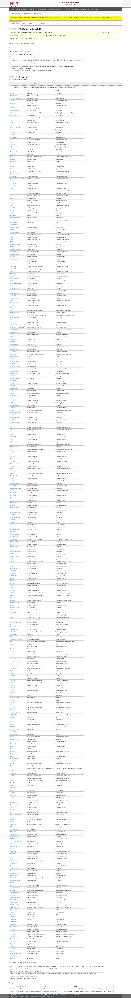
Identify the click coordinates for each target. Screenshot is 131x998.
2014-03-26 (12, 991)
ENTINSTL (12, 159)
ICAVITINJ (12, 290)
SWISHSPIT (13, 707)
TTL (37, 23)
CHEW (11, 673)
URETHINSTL (13, 922)
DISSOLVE (13, 675)
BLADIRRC (13, 934)
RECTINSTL (13, 795)
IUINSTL (12, 566)
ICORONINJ (13, 322)
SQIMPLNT (13, 851)
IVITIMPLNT (13, 956)
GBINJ (11, 188)
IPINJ (11, 490)
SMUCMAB (13, 878)
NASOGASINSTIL (15, 661)
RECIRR (12, 797)
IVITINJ (12, 610)
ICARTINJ (12, 276)
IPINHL (12, 678)
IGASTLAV (13, 385)
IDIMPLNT (13, 334)
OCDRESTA (13, 824)
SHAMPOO (13, 215)
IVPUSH (12, 590)
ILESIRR (12, 400)
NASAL (12, 663)
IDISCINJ (12, 342)
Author (46, 986)
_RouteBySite (79, 60)
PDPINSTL (12, 473)
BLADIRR (12, 931)
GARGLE (12, 700)
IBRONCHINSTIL (14, 251)
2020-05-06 (12, 989)
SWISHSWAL (13, 710)
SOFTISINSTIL (14, 834)
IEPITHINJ (12, 368)
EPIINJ (11, 169)
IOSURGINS (13, 437)
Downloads (95, 9)
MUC (11, 641)
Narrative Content (15, 23)
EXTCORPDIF (13, 181)
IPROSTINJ (13, 485)
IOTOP (11, 444)
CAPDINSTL (13, 471)
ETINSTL (12, 775)
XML (24, 23)
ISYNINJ (12, 510)
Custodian (23, 986)
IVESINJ (12, 605)
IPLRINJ (12, 478)
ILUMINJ (12, 407)
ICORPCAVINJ (14, 329)
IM (10, 424)
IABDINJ (12, 230)
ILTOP (11, 403)
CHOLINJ (12, 108)
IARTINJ (12, 247)
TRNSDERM (13, 93)
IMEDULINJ (13, 420)
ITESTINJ (12, 520)
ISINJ (11, 500)
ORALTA (12, 690)
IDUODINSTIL (14, 351)
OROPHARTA (13, 714)
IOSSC (11, 449)
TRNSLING (13, 636)
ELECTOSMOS (14, 115)
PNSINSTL (12, 727)
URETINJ (12, 912)
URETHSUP (13, 924)
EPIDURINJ (13, 166)
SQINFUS (12, 853)
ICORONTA (13, 315)
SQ (10, 858)
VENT (11, 770)
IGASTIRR (12, 383)
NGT (11, 193)
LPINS (11, 624)
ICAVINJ (12, 286)
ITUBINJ (12, 544)
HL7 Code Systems (21, 9)
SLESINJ (12, 866)
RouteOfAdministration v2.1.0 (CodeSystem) (31, 83)
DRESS (12, 113)
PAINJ (11, 741)
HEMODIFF (13, 571)
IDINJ (11, 337)
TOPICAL (12, 125)
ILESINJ (12, 398)
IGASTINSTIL (13, 381)
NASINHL (12, 651)
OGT (11, 195)
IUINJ (11, 559)
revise (17, 989)
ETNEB (12, 780)
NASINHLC (13, 654)
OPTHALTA (13, 668)
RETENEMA (13, 788)
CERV (11, 139)
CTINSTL (12, 480)
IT (10, 524)
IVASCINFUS (13, 573)
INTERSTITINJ (14, 225)
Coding (39, 973)
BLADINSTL (13, 941)
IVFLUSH (12, 583)
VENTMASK (13, 773)
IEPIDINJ (12, 364)
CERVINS (12, 144)
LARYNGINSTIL (14, 629)
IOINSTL (12, 439)
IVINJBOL (12, 588)
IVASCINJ (12, 578)
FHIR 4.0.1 (64, 995)
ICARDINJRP (13, 266)
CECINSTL (12, 134)
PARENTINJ (13, 731)
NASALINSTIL (14, 658)
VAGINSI (12, 948)
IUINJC (12, 300)
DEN (11, 147)
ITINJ (11, 527)
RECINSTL (12, 792)
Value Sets (32, 9)
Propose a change (45, 996)
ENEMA (12, 785)
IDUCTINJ (12, 346)
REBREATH (13, 683)
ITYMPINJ (12, 554)
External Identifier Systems (55, 9)
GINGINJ (12, 208)
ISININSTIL (13, 495)
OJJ (11, 619)
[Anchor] (43, 29)
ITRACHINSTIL (14, 537)
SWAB (11, 122)
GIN (11, 205)
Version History (34, 996)
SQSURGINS (13, 861)
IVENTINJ (12, 600)
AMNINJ (12, 100)
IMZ (11, 429)
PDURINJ (12, 746)
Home (12, 9)
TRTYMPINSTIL (14, 905)
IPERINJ (12, 466)
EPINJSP (12, 171)
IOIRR (11, 442)
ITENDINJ (12, 515)
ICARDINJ (12, 264)
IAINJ (11, 237)
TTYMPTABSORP (14, 907)
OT (10, 719)
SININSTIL (13, 819)
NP (10, 656)
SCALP (12, 812)
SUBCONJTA (13, 846)
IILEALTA (12, 393)
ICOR (11, 320)
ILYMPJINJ (13, 415)
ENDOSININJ (13, 817)
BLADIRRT (13, 936)
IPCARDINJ (13, 461)
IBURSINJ (12, 256)
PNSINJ (12, 724)
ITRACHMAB (13, 539)
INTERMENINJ (14, 220)
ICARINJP (12, 271)
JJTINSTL (12, 617)
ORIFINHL (12, 680)
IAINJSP (12, 242)
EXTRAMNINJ (14, 176)
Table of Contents (19, 996)
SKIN (11, 827)
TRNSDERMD (13, 95)
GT (10, 190)
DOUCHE (12, 946)
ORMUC (12, 702)
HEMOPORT (13, 576)
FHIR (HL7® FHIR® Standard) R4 (52, 17)
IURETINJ (12, 561)
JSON (30, 23)
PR (10, 790)
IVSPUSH (12, 595)
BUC (11, 130)
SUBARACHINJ (14, 839)
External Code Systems (72, 9)
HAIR (11, 213)
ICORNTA (12, 310)
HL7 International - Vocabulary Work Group (28, 995)
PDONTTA (12, 763)
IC (10, 261)
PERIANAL (13, 736)
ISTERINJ (12, 505)
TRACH (12, 883)
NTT (11, 778)
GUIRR (12, 200)
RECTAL (12, 800)
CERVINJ (12, 142)
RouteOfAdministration (24, 51)
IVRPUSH (12, 593)
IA (10, 234)
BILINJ (11, 105)
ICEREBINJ (13, 295)
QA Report (26, 996)
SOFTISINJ (13, 831)
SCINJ (11, 844)
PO (10, 695)
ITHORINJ (12, 532)
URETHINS (13, 919)
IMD (11, 427)
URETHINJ (13, 917)
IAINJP (12, 239)
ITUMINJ (12, 549)
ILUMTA (12, 410)
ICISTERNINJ (13, 305)
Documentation (85, 9)
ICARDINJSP (13, 269)
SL (10, 870)
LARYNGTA (13, 632)
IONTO (12, 117)
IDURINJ (12, 359)
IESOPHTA (13, 376)
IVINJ (11, 585)
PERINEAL (13, 751)
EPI (10, 164)
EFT (11, 156)
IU (10, 563)
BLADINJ (12, 929)
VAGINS (12, 951)
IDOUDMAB (13, 354)
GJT (11, 615)
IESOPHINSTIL (14, 373)
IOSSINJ (12, 451)
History (43, 23)
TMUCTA (12, 890)
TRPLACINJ (13, 895)
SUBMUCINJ (13, 875)
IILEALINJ (12, 390)
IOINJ (11, 434)
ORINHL (12, 685)
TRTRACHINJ (13, 900)
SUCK (11, 705)
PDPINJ (12, 468)
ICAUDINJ (12, 281)
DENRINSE (13, 149)
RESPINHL (13, 688)
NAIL (11, 646)
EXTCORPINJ (13, 183)
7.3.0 (90, 17)
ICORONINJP (13, 325)
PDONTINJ (13, 761)
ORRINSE (12, 693)
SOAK (11, 120)
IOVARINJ (12, 456)
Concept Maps (42, 9)
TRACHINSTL (13, 885)
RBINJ (11, 807)
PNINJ (11, 756)
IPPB (11, 768)
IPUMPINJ (12, 856)
